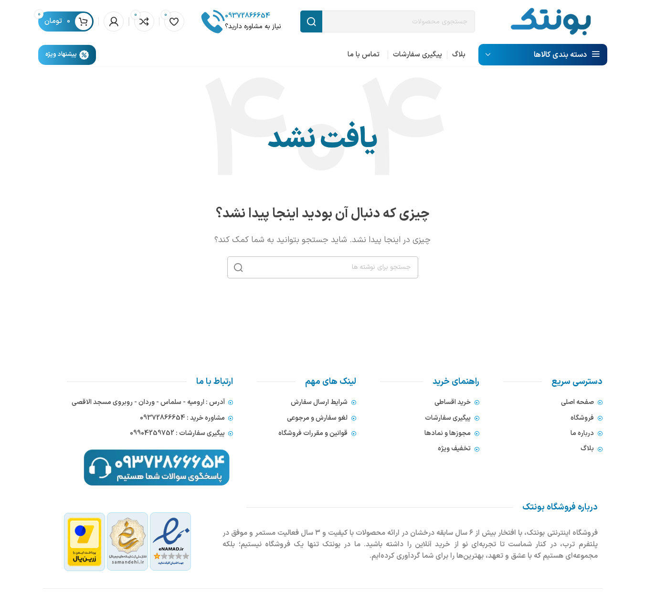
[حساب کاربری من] (113, 21)
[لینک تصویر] (127, 541)
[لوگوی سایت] (550, 21)
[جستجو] (238, 267)
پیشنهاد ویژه (61, 54)
